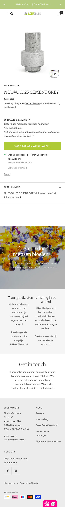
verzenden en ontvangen (43, 433)
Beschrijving (12, 187)
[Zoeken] (11, 13)
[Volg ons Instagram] (15, 471)
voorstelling (42, 419)
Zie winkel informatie (17, 168)
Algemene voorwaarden (48, 441)
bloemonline (12, 85)
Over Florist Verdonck (47, 425)
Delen (7, 174)
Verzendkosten (33, 103)
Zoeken (40, 413)
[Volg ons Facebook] (8, 471)
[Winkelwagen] (59, 13)
